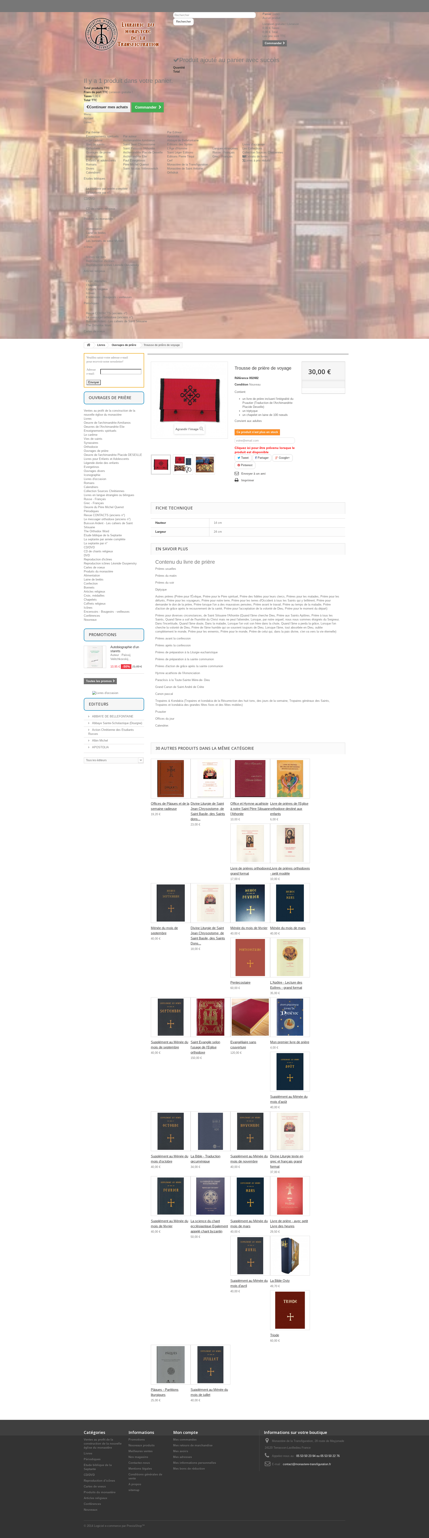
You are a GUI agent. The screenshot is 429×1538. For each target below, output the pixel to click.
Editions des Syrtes (180, 144)
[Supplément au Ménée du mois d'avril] (250, 1256)
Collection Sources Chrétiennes (262, 152)
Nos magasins (138, 1457)
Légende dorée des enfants (101, 463)
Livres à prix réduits (257, 160)
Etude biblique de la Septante (103, 535)
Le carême (90, 434)
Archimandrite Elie (135, 156)
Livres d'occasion (253, 144)
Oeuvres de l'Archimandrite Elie (104, 426)
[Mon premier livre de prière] (290, 1017)
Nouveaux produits (141, 1445)
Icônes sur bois (96, 257)
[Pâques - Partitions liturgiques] (171, 1365)
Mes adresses (182, 1457)
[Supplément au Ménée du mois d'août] (290, 1072)
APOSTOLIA (100, 747)
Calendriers (93, 172)
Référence (241, 378)
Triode (274, 1335)
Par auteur (130, 136)
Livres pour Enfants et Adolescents (106, 459)
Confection (93, 237)
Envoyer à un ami (253, 473)
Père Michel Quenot (136, 164)
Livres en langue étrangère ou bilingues (109, 495)
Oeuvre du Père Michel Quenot (104, 507)
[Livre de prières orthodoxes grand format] (250, 843)
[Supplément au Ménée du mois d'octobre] (171, 1131)
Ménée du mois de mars (288, 928)
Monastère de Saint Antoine (185, 168)
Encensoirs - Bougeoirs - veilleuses (109, 297)
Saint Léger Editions (180, 152)
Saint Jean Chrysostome (139, 144)
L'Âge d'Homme (177, 148)
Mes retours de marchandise (192, 1445)
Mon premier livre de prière (289, 1042)
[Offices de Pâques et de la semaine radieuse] (171, 778)
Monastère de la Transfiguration (187, 164)
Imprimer (247, 480)
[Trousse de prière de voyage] (161, 464)
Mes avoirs (180, 1451)
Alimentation (94, 228)
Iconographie (94, 156)
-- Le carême (94, 140)
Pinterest (246, 465)
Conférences (92, 615)
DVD (89, 212)
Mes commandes (185, 1439)
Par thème (92, 132)
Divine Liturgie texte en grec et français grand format (286, 1161)
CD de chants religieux (100, 208)
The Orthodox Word (98, 325)
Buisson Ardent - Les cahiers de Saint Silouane (116, 321)
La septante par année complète (107, 188)
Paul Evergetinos (134, 160)
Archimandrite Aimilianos (139, 140)
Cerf (169, 160)
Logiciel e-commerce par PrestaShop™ (119, 1526)
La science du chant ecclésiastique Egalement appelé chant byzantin (209, 1226)
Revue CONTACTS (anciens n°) (106, 313)
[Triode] (290, 1310)
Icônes (90, 293)
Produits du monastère (98, 571)
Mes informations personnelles (194, 1463)
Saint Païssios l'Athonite (139, 148)
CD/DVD (89, 547)
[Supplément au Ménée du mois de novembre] (250, 1131)
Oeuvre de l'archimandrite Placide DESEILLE (113, 455)
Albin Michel (99, 740)
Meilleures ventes (140, 1451)
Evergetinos (91, 467)
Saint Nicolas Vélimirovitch (140, 168)
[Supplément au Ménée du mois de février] (171, 1196)
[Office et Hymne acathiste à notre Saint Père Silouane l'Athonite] (250, 778)
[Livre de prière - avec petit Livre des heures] (290, 1196)
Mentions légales (140, 1468)
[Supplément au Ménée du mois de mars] (250, 1196)
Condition (241, 384)
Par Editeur (174, 132)
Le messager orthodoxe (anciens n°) (109, 317)
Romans (91, 164)
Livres (101, 345)
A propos (134, 1484)
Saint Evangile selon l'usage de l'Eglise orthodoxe (205, 1047)
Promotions (102, 634)
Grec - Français (222, 156)
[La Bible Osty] (290, 1256)
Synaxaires (91, 442)
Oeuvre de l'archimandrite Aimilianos (107, 422)
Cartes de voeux (94, 567)
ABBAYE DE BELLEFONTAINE (112, 716)
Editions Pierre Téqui (180, 156)
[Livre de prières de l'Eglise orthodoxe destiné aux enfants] (290, 778)
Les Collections (252, 148)
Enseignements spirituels (102, 136)
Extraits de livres (257, 156)
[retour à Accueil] (88, 345)
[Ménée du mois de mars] (290, 903)
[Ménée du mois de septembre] (171, 903)
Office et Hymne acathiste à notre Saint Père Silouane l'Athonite (250, 809)
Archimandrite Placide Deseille (143, 152)
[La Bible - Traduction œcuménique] (210, 1131)
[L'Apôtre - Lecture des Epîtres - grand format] (290, 957)
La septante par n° (98, 192)
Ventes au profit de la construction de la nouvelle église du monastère (103, 1443)
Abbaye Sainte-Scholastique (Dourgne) (116, 723)
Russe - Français (223, 152)
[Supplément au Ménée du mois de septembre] (171, 1017)
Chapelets (92, 285)
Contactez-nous (94, 6)
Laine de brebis (96, 233)
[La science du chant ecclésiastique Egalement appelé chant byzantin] (210, 1196)
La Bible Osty (280, 1280)
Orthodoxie (93, 148)
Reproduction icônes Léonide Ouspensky (112, 265)
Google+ (284, 457)
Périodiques (91, 511)
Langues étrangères (225, 148)
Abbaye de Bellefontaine (183, 140)
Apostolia (173, 136)
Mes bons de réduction (189, 1468)
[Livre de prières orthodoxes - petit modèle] (290, 843)
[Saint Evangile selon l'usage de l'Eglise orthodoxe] (210, 1017)
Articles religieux (94, 591)
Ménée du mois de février (248, 928)
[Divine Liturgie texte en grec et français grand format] (290, 1131)
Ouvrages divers (94, 471)
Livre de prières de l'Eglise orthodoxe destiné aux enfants (289, 809)
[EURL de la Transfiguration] (125, 34)
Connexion (90, 2)
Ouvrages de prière (98, 152)
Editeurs (98, 704)
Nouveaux (90, 619)
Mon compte (185, 1432)
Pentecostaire (240, 982)
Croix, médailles (96, 281)
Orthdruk (172, 172)
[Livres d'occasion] (105, 692)
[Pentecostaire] (250, 957)
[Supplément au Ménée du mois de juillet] (210, 1365)
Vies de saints (95, 144)
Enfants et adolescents (101, 160)
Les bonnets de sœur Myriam (105, 241)
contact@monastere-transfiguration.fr (307, 1464)
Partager (263, 457)
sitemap (133, 1490)
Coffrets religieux (97, 289)
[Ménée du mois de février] (250, 903)
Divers (90, 168)
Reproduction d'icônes (100, 261)
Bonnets (89, 587)
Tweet (244, 457)
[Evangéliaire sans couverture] (250, 1017)
